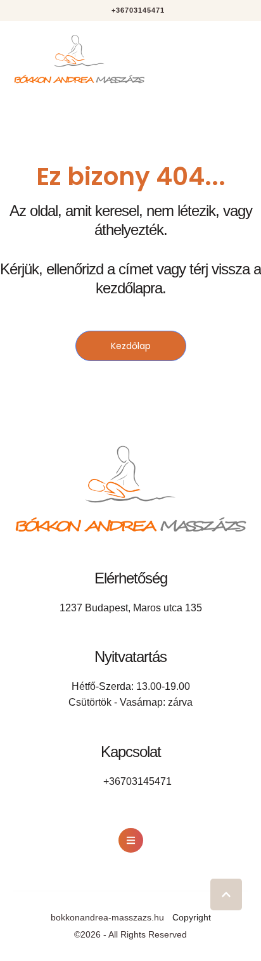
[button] (130, 10)
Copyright (191, 917)
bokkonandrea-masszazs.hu (107, 917)
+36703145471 (137, 781)
